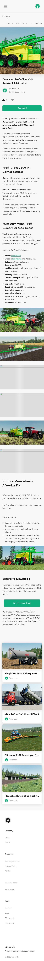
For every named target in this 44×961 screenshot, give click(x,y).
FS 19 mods (9, 890)
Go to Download (22, 603)
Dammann (16, 256)
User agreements (12, 861)
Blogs (7, 837)
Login (7, 913)
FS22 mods (9, 918)
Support (8, 908)
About (7, 843)
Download (22, 108)
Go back (6, 17)
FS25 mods (9, 923)
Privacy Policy (10, 866)
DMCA (7, 871)
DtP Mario (16, 259)
